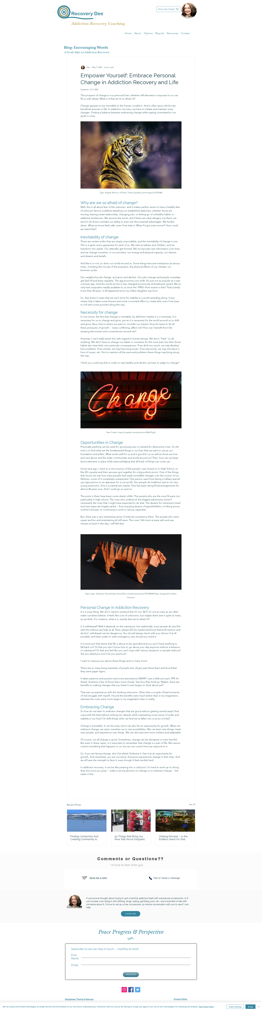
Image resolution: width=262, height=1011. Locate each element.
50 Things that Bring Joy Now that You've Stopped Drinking (129, 838)
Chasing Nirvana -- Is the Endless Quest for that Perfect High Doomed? (173, 838)
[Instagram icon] (124, 989)
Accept (250, 1007)
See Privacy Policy (206, 1006)
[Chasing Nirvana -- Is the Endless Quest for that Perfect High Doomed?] (175, 821)
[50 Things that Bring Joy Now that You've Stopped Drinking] (131, 821)
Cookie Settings (235, 1007)
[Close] (258, 1006)
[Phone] (150, 878)
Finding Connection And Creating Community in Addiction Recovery (84, 838)
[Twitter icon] (137, 989)
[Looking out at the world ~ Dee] (86, 821)
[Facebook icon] (131, 989)
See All (192, 804)
